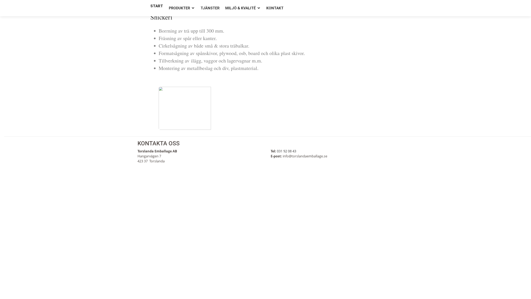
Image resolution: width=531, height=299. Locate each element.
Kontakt (275, 8)
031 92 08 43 (286, 151)
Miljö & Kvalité (240, 8)
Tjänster (210, 8)
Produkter (179, 8)
